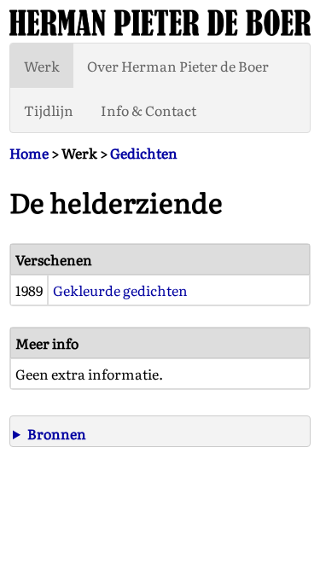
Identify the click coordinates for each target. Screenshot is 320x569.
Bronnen (56, 433)
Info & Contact (148, 110)
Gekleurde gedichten (120, 290)
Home (29, 152)
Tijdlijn (48, 110)
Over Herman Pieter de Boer (178, 65)
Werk (42, 65)
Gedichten (143, 152)
